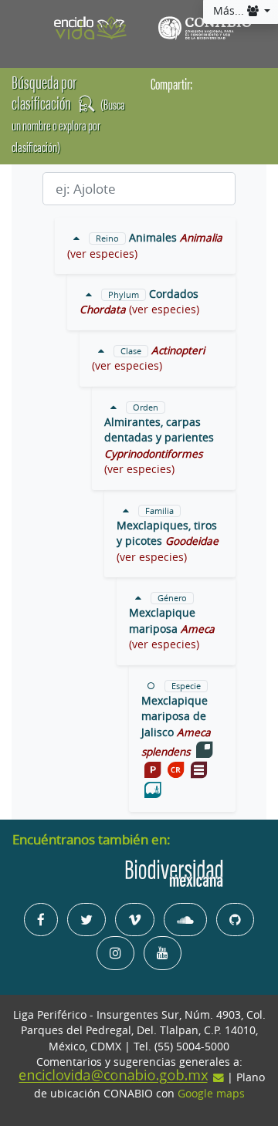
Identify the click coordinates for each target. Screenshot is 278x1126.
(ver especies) (102, 254)
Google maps (211, 1094)
